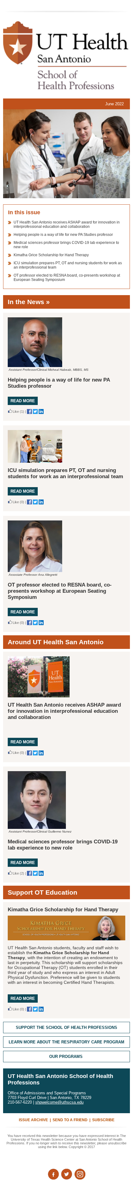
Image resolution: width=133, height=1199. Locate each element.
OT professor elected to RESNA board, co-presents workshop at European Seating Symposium (60, 591)
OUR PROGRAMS (66, 1056)
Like (16, 411)
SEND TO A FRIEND (70, 1120)
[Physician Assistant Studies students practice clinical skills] (66, 153)
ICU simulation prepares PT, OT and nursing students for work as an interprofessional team (65, 473)
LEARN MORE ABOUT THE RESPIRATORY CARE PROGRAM (66, 1042)
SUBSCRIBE (103, 1120)
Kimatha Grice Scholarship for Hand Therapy (51, 255)
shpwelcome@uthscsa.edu (59, 1102)
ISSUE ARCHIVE (33, 1120)
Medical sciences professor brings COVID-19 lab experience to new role (63, 845)
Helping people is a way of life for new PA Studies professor (63, 234)
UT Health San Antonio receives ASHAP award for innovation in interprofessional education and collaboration (67, 224)
